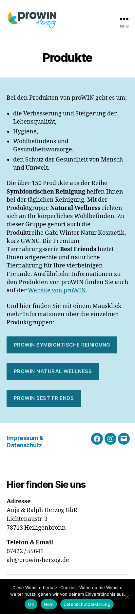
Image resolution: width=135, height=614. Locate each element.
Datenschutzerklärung (87, 604)
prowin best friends (44, 398)
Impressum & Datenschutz (25, 442)
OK (31, 604)
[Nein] (127, 596)
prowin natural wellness (53, 371)
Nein (49, 604)
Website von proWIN (57, 290)
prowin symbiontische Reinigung (62, 345)
